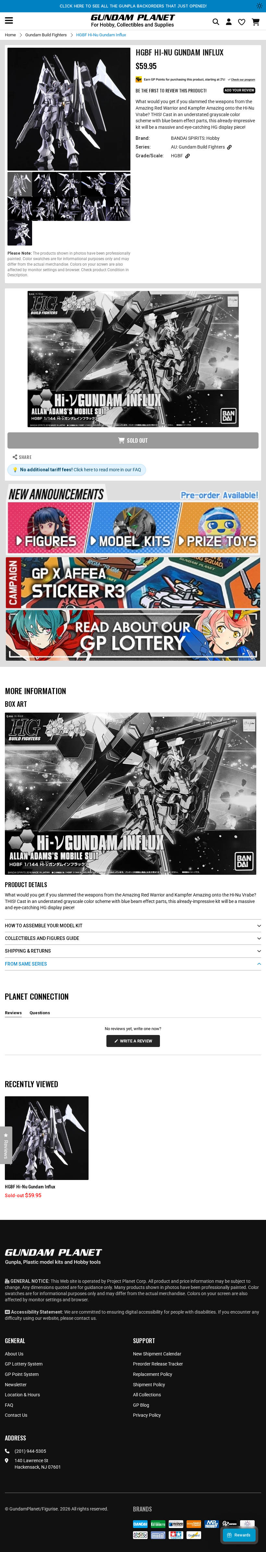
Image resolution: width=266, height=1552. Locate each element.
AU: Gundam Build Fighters (198, 147)
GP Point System (22, 1374)
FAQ (9, 1405)
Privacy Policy (147, 1415)
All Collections (147, 1394)
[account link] (229, 22)
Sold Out (137, 440)
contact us (85, 1318)
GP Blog (141, 1405)
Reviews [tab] (13, 1013)
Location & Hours (22, 1394)
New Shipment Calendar (157, 1353)
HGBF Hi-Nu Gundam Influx (30, 1186)
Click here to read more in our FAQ (107, 469)
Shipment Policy (149, 1384)
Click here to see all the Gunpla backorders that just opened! (133, 5)
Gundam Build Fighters (46, 34)
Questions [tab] (40, 1013)
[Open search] (215, 22)
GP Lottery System (23, 1363)
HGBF (177, 155)
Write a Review (137, 1042)
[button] (256, 22)
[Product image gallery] (68, 109)
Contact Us (16, 1415)
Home (10, 34)
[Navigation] (9, 20)
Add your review (239, 90)
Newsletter (16, 1384)
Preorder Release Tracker (158, 1363)
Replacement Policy (152, 1374)
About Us (14, 1353)
